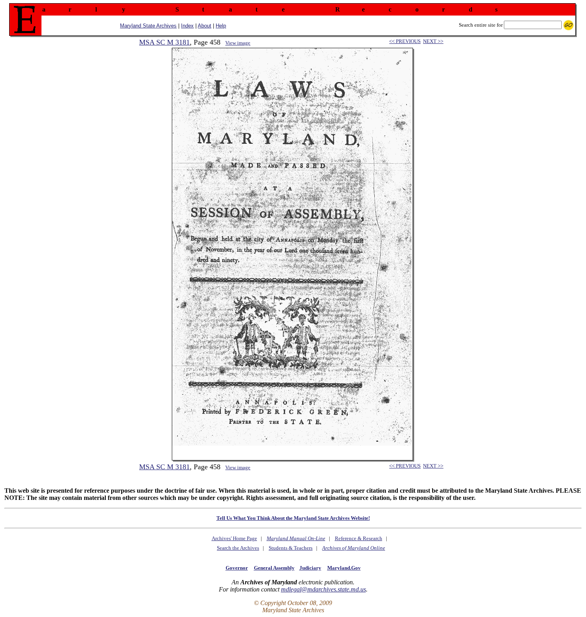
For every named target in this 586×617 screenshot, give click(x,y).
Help (221, 26)
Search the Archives (238, 548)
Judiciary (310, 568)
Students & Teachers (291, 548)
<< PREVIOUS (405, 41)
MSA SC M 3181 (164, 42)
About (204, 26)
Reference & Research (358, 538)
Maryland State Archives (148, 26)
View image (237, 43)
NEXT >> (433, 41)
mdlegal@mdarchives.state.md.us (323, 589)
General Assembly (274, 568)
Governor (237, 568)
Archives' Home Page (234, 538)
